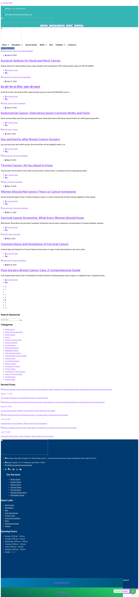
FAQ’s (7, 521)
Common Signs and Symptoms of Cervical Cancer (35, 244)
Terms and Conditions (12, 518)
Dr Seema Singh (12, 70)
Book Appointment (11, 513)
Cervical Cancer (15, 487)
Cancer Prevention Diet (13, 340)
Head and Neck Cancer (13, 353)
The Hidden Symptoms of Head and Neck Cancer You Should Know (24, 398)
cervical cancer (10, 345)
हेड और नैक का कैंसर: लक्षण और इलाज (20, 87)
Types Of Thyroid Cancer (13, 374)
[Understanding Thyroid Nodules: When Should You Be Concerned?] (34, 415)
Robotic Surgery (10, 364)
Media (42, 45)
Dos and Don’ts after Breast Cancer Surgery (30, 139)
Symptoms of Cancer (12, 366)
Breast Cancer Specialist (13, 332)
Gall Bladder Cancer (17, 495)
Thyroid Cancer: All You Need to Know (27, 165)
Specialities (16, 45)
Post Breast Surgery (12, 361)
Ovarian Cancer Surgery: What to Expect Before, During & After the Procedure (28, 411)
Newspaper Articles (12, 524)
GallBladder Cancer (11, 351)
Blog (51, 45)
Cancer (7, 337)
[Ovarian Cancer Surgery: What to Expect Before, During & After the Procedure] (53, 402)
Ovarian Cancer (10, 358)
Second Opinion (31, 45)
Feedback (59, 45)
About (4, 45)
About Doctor (9, 505)
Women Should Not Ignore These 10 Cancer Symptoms (38, 191)
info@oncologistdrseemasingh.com (19, 465)
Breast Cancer (15, 479)
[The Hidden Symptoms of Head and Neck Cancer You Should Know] (56, 389)
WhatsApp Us (61, 592)
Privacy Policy (10, 516)
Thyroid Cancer (10, 369)
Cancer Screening (11, 343)
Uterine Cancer (10, 380)
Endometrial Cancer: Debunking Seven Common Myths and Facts (45, 113)
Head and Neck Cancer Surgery (16, 356)
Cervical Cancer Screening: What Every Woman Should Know (42, 218)
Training (7, 526)
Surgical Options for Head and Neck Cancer (31, 60)
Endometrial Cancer (12, 348)
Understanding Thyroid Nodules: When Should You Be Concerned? (24, 424)
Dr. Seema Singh (6, 3)
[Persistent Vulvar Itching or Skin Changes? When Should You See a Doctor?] (39, 428)
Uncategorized (10, 377)
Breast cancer (10, 329)
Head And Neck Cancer (18, 493)
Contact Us (72, 45)
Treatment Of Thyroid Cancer (15, 372)
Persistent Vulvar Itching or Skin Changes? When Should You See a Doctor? (27, 436)
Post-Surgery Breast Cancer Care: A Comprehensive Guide (40, 270)
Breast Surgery (10, 335)
